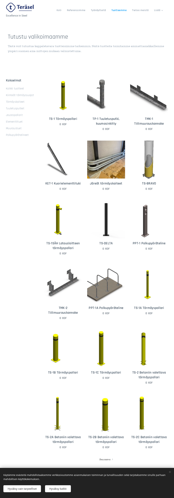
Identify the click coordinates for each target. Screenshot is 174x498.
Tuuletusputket (15, 108)
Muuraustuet (14, 128)
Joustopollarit (14, 115)
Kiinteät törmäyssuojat (20, 95)
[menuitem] (60, 10)
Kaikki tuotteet (15, 88)
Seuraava (104, 459)
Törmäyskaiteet (15, 102)
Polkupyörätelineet (17, 135)
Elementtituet (14, 122)
